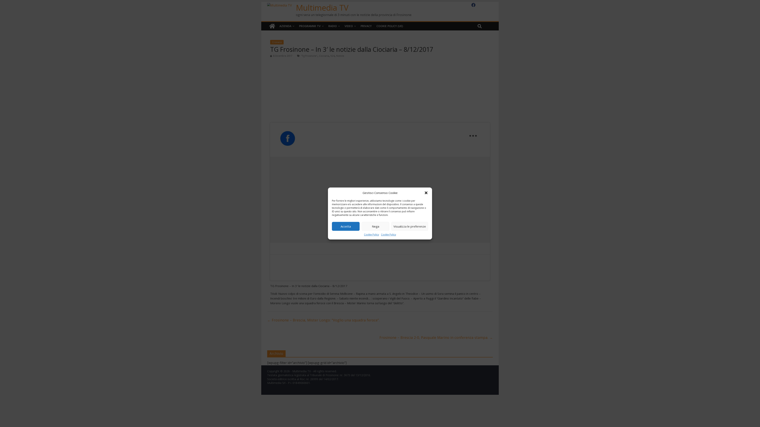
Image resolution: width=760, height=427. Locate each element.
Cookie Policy (371, 234)
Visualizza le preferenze (409, 226)
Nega (375, 226)
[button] (426, 193)
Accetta (346, 226)
